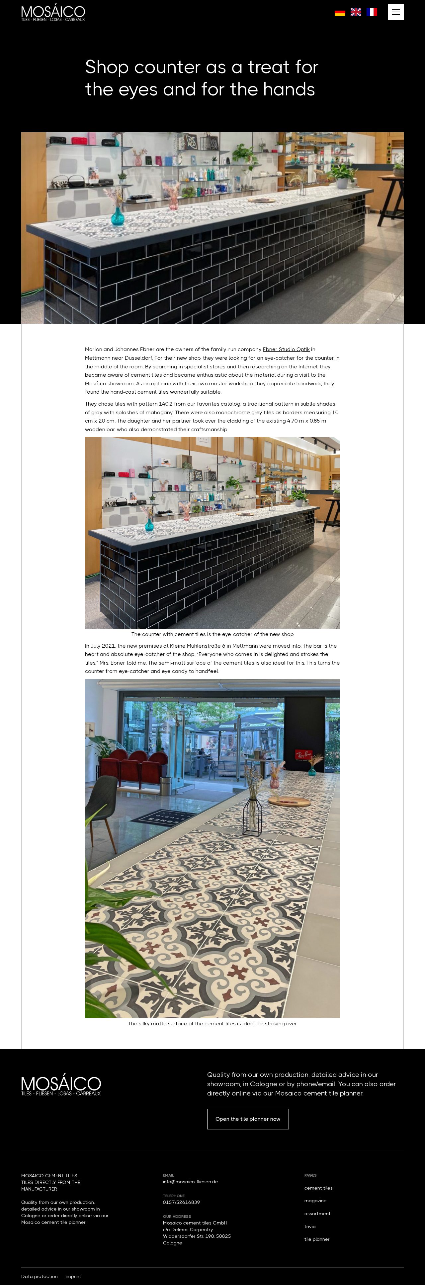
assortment (317, 1213)
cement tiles (318, 1188)
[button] (396, 12)
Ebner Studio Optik (286, 349)
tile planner (317, 1239)
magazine (315, 1200)
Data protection (39, 1276)
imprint (73, 1276)
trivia (310, 1226)
